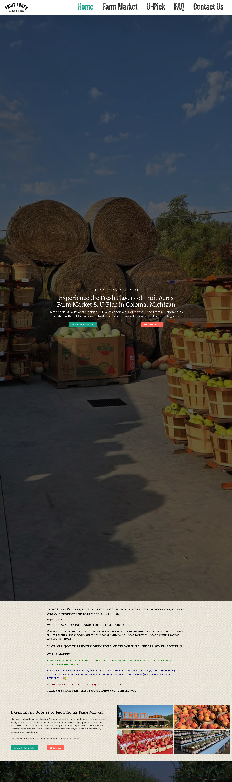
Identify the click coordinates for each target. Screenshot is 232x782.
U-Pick (155, 7)
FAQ (179, 7)
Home (85, 7)
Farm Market (120, 7)
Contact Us (208, 7)
